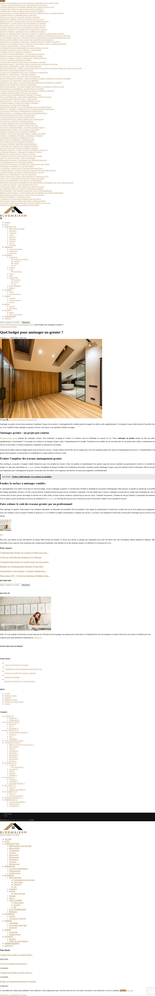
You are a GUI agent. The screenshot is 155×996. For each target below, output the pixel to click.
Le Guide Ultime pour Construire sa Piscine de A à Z (19, 125)
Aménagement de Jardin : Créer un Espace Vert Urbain (19, 130)
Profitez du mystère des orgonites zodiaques (20, 673)
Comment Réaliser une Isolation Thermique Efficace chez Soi (22, 172)
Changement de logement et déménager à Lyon (17, 138)
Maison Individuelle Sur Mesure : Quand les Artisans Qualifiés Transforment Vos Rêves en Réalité (35, 78)
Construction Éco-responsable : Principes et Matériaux (19, 81)
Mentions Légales (11, 700)
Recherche (25, 322)
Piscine (11, 292)
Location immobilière (15, 249)
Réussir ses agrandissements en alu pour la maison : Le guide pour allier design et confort (32, 34)
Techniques (12, 233)
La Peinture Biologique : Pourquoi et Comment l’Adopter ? (21, 152)
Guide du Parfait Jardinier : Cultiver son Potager (17, 46)
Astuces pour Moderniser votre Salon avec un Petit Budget (21, 181)
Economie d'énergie (17, 783)
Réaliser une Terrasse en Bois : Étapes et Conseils (18, 154)
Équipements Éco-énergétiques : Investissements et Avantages (22, 89)
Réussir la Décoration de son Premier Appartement (18, 85)
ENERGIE (7, 296)
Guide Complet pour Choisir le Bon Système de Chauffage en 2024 (24, 176)
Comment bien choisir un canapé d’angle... (16, 955)
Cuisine (11, 269)
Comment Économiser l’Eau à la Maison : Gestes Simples (20, 50)
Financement (13, 251)
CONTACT (8, 318)
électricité (50, 499)
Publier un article (11, 696)
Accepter (123, 990)
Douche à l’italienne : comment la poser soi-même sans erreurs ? (23, 32)
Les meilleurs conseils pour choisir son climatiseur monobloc (21, 189)
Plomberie (12, 241)
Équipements (13, 308)
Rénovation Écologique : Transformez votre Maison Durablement (23, 160)
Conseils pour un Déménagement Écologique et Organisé (20, 95)
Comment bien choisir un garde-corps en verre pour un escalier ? (23, 62)
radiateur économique (12, 677)
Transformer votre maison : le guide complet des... (23, 571)
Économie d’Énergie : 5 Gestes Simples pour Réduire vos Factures (24, 150)
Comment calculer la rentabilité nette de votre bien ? (18, 15)
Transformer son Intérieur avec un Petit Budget (16, 166)
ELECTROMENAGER (15, 286)
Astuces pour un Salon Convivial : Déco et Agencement (20, 76)
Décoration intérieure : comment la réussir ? (15, 197)
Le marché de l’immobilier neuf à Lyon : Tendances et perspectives (24, 72)
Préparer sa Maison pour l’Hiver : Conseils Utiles (17, 115)
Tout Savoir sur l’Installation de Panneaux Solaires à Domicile (22, 178)
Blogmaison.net (5, 820)
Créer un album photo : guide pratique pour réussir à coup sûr (22, 187)
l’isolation (31, 467)
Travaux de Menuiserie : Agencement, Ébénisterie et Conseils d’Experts (25, 97)
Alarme (11, 312)
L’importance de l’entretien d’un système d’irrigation (19, 146)
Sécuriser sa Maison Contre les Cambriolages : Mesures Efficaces (23, 58)
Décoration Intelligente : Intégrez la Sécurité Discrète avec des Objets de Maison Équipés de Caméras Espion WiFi (41, 68)
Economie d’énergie (15, 300)
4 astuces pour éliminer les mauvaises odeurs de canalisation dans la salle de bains (29, 3)
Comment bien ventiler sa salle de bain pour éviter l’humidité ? (22, 11)
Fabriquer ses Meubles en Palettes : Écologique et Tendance (21, 136)
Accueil (3, 325)
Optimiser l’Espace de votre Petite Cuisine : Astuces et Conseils (22, 134)
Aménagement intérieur (21, 259)
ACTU (6, 225)
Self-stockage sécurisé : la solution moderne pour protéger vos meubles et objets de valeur (32, 87)
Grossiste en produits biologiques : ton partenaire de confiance (22, 54)
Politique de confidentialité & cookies (13, 995)
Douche (16, 282)
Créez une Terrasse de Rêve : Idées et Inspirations (18, 158)
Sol (15, 265)
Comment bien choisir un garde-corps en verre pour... (25, 562)
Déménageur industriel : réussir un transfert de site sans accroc (22, 19)
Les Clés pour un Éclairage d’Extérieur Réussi (16, 121)
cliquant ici (38, 638)
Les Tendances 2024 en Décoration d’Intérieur (16, 142)
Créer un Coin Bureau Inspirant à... (14, 964)
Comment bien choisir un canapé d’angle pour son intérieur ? (22, 9)
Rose (8, 338)
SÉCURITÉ (8, 310)
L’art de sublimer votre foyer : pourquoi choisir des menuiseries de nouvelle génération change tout (35, 38)
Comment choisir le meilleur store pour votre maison (18, 93)
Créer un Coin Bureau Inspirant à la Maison (15, 60)
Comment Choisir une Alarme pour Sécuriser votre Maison (21, 156)
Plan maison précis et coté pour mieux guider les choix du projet (23, 25)
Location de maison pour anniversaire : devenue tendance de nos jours (25, 203)
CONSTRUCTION (10, 227)
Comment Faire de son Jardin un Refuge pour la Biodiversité (21, 119)
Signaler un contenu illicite (14, 702)
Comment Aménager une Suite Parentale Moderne (18, 123)
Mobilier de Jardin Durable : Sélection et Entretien (18, 74)
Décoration (17, 280)
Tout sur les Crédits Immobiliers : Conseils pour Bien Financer (22, 127)
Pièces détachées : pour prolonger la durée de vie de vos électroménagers (26, 191)
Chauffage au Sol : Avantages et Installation (15, 52)
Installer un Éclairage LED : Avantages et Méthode (18, 132)
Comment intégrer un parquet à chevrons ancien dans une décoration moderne (28, 170)
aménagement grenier (9, 438)
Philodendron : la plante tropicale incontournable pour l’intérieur (23, 23)
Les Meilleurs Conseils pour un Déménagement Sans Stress (21, 168)
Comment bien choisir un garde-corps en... (16, 973)
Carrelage (17, 261)
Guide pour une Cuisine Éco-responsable (14, 105)
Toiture (11, 235)
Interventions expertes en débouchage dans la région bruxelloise (23, 201)
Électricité (12, 237)
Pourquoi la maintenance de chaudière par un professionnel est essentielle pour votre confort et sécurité (36, 183)
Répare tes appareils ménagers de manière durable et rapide (21, 56)
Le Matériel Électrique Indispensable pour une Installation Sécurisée (24, 48)
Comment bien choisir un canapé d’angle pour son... (24, 553)
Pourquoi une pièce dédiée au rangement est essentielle (19, 205)
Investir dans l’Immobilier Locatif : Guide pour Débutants (20, 66)
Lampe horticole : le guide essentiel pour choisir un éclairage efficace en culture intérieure (32, 13)
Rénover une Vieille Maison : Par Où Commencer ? (18, 174)
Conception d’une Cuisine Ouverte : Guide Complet (18, 99)
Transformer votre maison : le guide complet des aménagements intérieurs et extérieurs (31, 83)
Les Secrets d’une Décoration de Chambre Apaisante (19, 148)
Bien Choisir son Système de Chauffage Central (17, 140)
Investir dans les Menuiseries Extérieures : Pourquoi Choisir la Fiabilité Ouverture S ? (30, 42)
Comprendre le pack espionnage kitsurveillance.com (23, 669)
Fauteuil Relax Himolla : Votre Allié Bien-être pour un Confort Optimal (25, 107)
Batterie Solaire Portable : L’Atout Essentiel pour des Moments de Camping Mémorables (31, 193)
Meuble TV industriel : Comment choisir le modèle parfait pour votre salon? (27, 109)
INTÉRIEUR (8, 255)
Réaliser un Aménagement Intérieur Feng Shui (16, 70)
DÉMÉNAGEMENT (10, 316)
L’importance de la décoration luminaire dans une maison (20, 199)
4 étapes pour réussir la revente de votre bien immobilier (20, 17)
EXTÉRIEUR (8, 290)
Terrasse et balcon (15, 294)
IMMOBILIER (9, 247)
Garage (11, 274)
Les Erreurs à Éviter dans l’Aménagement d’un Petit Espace (21, 111)
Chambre (12, 267)
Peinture (16, 263)
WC (15, 284)
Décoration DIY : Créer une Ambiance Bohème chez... (25, 576)
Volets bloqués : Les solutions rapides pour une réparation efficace (23, 113)
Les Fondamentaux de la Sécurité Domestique (16, 162)
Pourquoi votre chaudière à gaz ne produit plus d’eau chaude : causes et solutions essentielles (33, 44)
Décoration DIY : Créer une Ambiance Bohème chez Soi (20, 101)
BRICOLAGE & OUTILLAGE (17, 229)
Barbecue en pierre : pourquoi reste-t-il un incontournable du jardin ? (24, 21)
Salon (11, 276)
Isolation (12, 302)
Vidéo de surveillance (16, 314)
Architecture (13, 253)
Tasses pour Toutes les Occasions (16, 665)
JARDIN (7, 304)
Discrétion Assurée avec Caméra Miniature (20, 681)
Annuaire (8, 698)
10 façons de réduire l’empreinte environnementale (18, 144)
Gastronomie (18, 271)
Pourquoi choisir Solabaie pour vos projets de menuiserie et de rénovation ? (27, 40)
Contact (7, 704)
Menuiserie (12, 239)
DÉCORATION (13, 257)
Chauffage (12, 298)
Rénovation (12, 245)
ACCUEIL (7, 222)
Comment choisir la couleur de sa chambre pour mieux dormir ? (23, 27)
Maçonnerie (12, 231)
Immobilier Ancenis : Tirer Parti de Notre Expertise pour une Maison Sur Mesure (29, 64)
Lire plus (130, 990)
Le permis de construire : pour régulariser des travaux (19, 185)
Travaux (11, 243)
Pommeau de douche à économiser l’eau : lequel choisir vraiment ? (24, 30)
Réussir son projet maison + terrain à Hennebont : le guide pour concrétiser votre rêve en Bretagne (35, 36)
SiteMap (31, 820)
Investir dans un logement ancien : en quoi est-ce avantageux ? (22, 195)
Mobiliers (12, 288)
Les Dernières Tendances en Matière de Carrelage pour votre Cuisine (24, 164)
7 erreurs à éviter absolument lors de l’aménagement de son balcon (23, 5)
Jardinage (12, 306)
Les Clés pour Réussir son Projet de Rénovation (17, 117)
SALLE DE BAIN (13, 278)
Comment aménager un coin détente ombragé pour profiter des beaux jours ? (27, 7)
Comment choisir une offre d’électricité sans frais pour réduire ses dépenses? (27, 91)
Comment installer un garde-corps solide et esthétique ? (19, 103)
